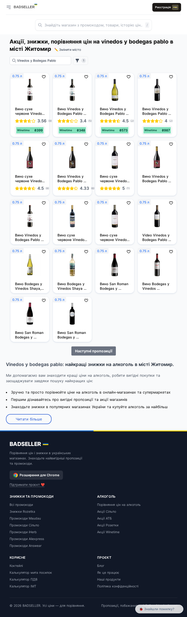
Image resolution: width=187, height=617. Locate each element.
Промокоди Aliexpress (27, 539)
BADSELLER (25, 444)
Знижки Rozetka (22, 511)
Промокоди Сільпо (24, 525)
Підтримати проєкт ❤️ (27, 484)
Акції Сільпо (106, 511)
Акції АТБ (104, 518)
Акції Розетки (107, 525)
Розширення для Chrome (39, 475)
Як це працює (108, 572)
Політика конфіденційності (117, 586)
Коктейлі (16, 566)
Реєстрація (166, 7)
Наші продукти (108, 579)
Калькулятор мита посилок (31, 572)
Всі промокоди (21, 505)
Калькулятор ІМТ (23, 586)
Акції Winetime (108, 532)
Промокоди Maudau (25, 518)
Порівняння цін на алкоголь (119, 505)
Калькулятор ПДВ (23, 579)
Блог (100, 566)
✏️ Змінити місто (67, 49)
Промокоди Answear (26, 546)
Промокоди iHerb (23, 532)
